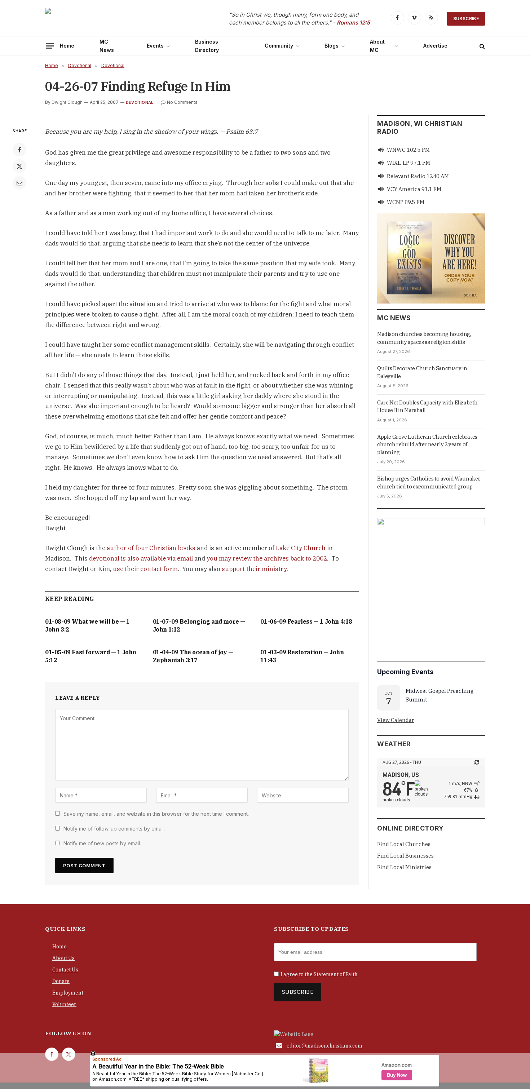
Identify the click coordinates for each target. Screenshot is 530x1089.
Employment (67, 993)
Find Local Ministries (404, 867)
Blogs (331, 46)
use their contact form (145, 569)
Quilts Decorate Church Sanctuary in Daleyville (422, 372)
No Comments (182, 102)
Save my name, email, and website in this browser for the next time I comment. (156, 814)
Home (67, 46)
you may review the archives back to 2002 (267, 558)
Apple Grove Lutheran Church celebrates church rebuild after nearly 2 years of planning (427, 444)
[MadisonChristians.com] (108, 19)
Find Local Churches (403, 844)
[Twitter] (19, 166)
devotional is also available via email (141, 558)
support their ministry (254, 569)
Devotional (139, 102)
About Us (63, 958)
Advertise (435, 46)
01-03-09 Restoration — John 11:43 (302, 656)
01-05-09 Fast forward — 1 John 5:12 (90, 656)
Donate (61, 981)
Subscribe (466, 18)
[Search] (481, 46)
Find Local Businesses (405, 855)
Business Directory (207, 46)
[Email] (19, 183)
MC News (107, 46)
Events (155, 46)
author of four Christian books (151, 548)
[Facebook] (19, 149)
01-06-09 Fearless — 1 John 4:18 (306, 621)
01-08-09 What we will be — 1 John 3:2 (87, 625)
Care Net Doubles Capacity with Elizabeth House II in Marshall (427, 406)
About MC (377, 46)
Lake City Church (301, 548)
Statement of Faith (336, 974)
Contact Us (65, 969)
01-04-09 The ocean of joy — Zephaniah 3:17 (193, 656)
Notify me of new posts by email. (102, 843)
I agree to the (319, 974)
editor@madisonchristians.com (324, 1045)
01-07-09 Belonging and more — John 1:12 (199, 625)
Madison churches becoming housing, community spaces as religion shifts (424, 338)
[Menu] (50, 46)
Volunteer (64, 1004)
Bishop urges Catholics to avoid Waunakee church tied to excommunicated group (429, 482)
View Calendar (395, 720)
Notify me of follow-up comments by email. (114, 828)
